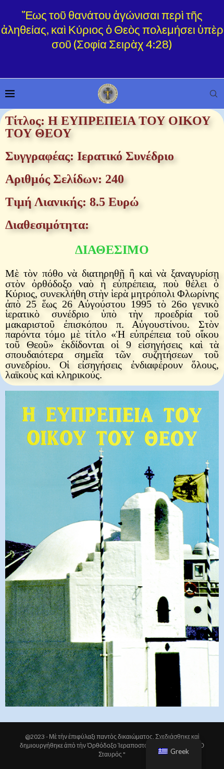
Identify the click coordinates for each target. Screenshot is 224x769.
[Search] (213, 94)
